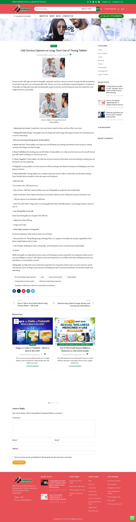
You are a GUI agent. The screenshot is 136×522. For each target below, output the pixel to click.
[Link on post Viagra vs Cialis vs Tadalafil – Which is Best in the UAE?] (32, 331)
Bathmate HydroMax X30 (76, 494)
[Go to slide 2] (50, 402)
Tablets (77, 344)
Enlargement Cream (113, 488)
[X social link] (90, 1)
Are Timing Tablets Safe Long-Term (25, 277)
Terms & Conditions (94, 498)
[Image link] (22, 479)
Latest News (92, 491)
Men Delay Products (114, 481)
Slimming (101, 60)
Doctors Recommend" (55, 277)
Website (15, 449)
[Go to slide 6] (58, 402)
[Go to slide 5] (56, 402)
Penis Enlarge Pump (113, 497)
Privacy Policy (92, 495)
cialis (42, 277)
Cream (100, 57)
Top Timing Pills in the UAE (23, 211)
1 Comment (120, 95)
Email (57, 440)
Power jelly (111, 500)
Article (71, 34)
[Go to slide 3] (52, 402)
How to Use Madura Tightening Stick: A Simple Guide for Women (114, 103)
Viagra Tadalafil (103, 74)
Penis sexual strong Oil (114, 504)
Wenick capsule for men (77, 490)
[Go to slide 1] (49, 402)
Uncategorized (102, 71)
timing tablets (85, 344)
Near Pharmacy (93, 511)
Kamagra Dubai (52, 55)
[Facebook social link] (88, 1)
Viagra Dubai (92, 507)
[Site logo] (21, 9)
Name (15, 440)
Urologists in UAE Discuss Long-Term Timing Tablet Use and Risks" (35, 285)
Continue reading (32, 366)
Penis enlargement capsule (113, 492)
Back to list (54, 303)
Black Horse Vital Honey (77, 486)
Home (65, 34)
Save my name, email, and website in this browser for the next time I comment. (43, 457)
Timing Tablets (71, 277)
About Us (91, 484)
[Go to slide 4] (54, 402)
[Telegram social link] (98, 1)
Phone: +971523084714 (23, 500)
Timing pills (16, 265)
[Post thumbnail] (101, 91)
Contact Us (92, 488)
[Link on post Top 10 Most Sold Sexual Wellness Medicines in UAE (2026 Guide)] (75, 331)
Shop (90, 481)
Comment (16, 418)
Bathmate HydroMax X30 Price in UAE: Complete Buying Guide (114, 115)
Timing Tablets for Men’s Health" (24, 281)
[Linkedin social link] (96, 1)
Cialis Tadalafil (69, 344)
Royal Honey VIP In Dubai (75, 482)
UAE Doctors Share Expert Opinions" (50, 281)
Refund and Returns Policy (94, 503)
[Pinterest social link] (93, 1)
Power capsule (112, 484)
